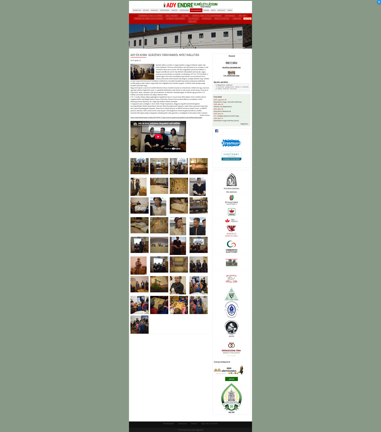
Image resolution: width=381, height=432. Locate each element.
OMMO (229, 10)
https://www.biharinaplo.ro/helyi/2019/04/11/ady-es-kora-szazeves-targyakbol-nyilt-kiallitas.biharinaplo (166, 117)
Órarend (232, 56)
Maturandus (230, 16)
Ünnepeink (237, 19)
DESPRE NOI (137, 10)
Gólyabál (185, 16)
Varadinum (206, 19)
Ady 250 (231, 412)
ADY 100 (247, 19)
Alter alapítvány (231, 192)
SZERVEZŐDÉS (164, 10)
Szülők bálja (193, 19)
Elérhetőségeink (168, 424)
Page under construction (209, 424)
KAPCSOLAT (221, 10)
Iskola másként (172, 16)
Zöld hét (192, 21)
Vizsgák (206, 10)
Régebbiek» (244, 124)
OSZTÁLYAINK (184, 10)
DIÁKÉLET (174, 10)
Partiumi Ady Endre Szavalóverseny (149, 19)
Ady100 (231, 336)
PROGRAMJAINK (196, 10)
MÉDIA (213, 10)
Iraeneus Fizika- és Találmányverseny (207, 16)
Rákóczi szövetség (222, 19)
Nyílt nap (242, 16)
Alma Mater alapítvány (231, 188)
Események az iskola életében (150, 16)
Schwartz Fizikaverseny (175, 19)
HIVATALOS (154, 10)
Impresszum (182, 424)
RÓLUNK (146, 10)
